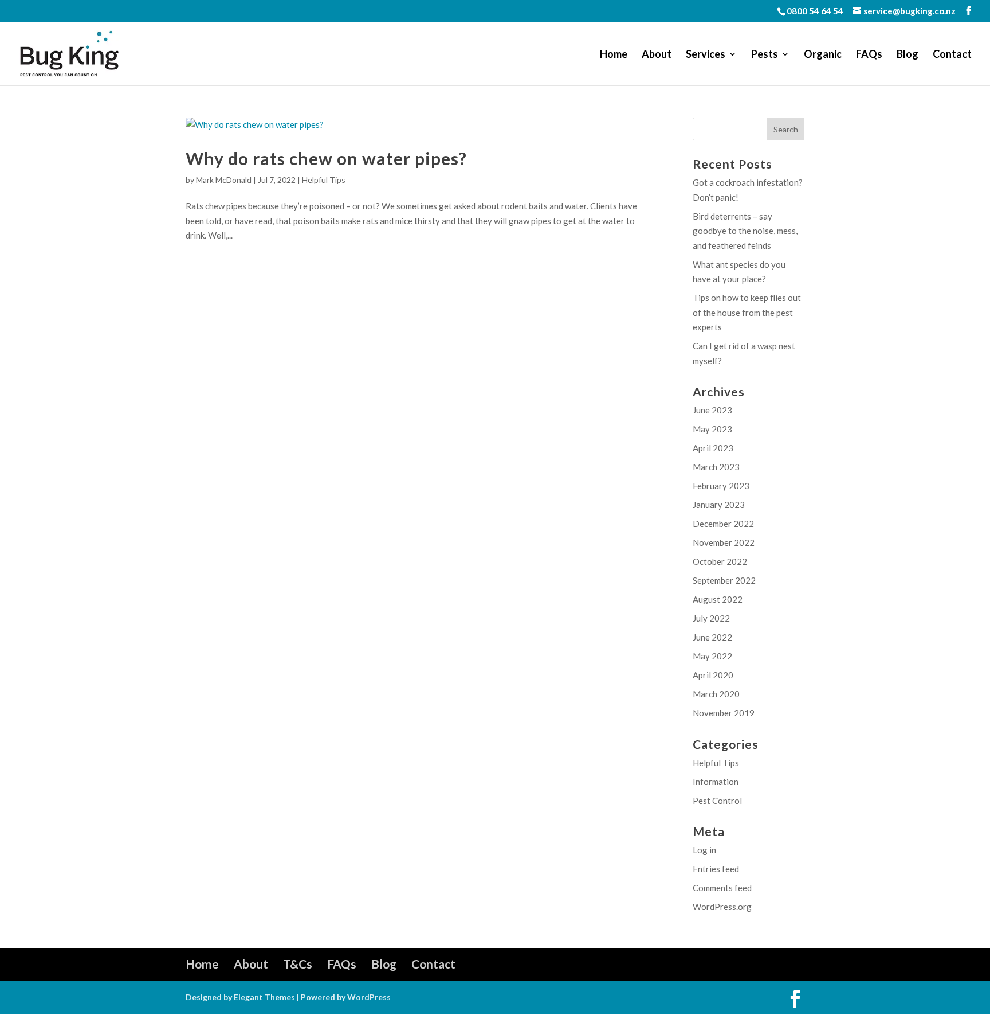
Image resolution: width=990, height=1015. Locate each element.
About (656, 55)
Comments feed (722, 888)
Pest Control (717, 800)
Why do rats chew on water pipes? (326, 158)
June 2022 (712, 637)
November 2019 (724, 713)
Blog (907, 55)
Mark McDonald (224, 180)
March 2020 (716, 694)
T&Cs (297, 964)
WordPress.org (722, 906)
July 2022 (711, 618)
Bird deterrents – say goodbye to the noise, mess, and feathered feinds (745, 231)
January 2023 (719, 504)
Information (715, 781)
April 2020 (713, 675)
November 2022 (724, 542)
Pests (764, 55)
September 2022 (724, 580)
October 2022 (720, 561)
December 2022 (723, 523)
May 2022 (712, 656)
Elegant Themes (264, 997)
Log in (704, 850)
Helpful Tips (323, 180)
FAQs (869, 55)
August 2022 (717, 599)
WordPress (369, 997)
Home (613, 55)
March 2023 (716, 467)
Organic (823, 55)
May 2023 (712, 429)
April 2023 (713, 448)
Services (705, 55)
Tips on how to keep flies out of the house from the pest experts (747, 312)
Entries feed (716, 869)
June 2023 (712, 410)
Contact (952, 55)
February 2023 (721, 486)
